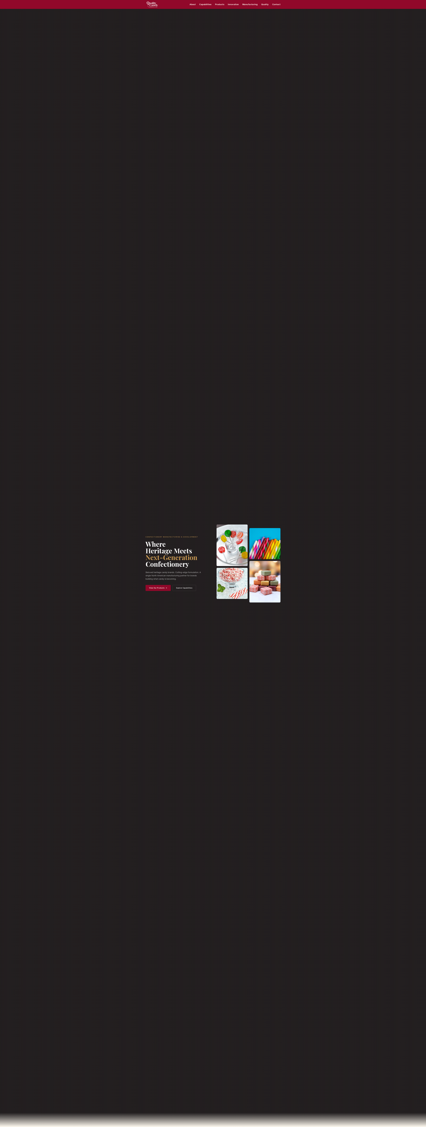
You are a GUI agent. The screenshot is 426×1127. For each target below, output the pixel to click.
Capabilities (205, 4)
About (193, 4)
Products (219, 4)
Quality (265, 4)
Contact (276, 4)
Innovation (233, 4)
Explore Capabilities (184, 588)
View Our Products (157, 588)
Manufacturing (250, 4)
